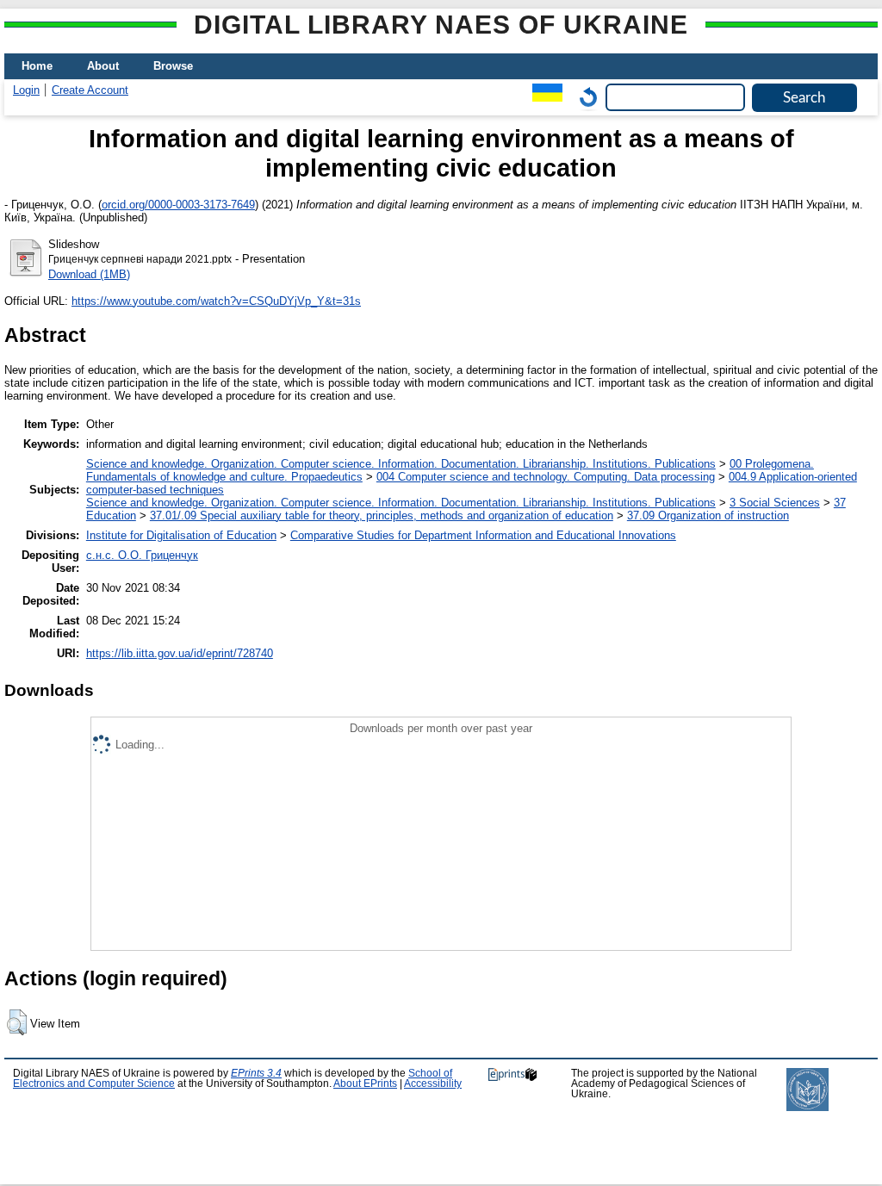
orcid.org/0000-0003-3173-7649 (178, 204)
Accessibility (433, 1083)
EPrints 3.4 (256, 1073)
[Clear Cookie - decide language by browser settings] (584, 96)
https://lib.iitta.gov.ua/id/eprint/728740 (179, 653)
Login (26, 90)
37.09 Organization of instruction (708, 515)
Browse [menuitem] (173, 65)
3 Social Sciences (775, 502)
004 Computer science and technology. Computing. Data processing (545, 476)
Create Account (90, 90)
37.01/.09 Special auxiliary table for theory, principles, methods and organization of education (381, 515)
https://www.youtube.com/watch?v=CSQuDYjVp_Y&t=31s (216, 301)
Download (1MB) (89, 274)
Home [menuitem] (37, 65)
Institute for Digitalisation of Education (181, 535)
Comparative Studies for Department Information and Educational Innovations (483, 535)
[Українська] (543, 96)
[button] (17, 1022)
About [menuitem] (103, 65)
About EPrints (365, 1083)
